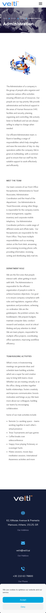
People (13, 18)
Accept (23, 600)
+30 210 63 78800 (23, 576)
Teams (22, 18)
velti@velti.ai (23, 550)
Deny (23, 607)
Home (5, 18)
